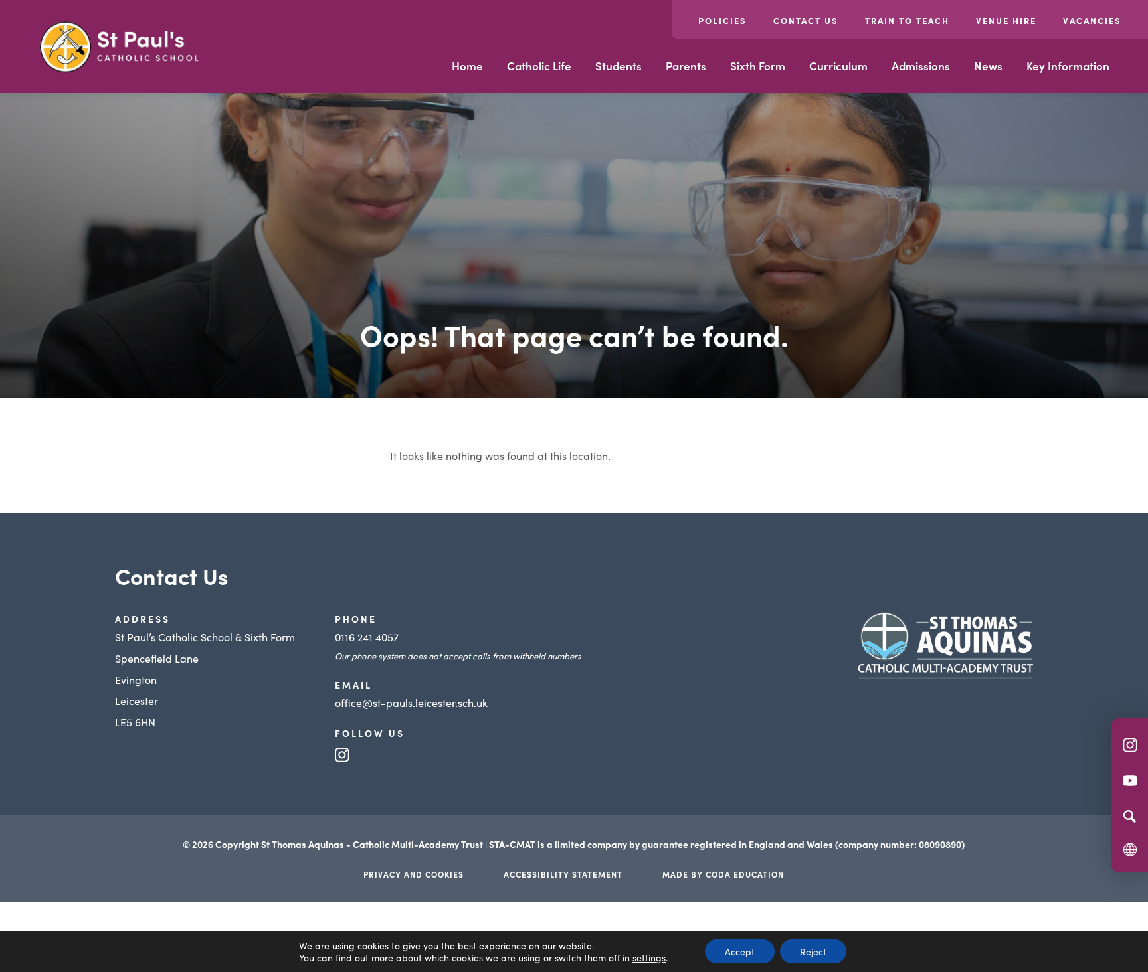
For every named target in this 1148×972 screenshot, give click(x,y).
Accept (740, 951)
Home (467, 66)
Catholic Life (539, 66)
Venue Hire (1006, 20)
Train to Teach (907, 20)
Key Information (1067, 66)
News (988, 66)
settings (649, 957)
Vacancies (1092, 20)
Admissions (921, 66)
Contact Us (805, 20)
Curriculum (838, 66)
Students (618, 66)
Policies (722, 20)
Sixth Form (757, 66)
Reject (813, 951)
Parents (686, 66)
